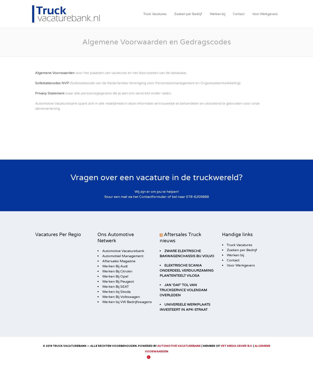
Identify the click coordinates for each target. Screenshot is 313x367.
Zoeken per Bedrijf (188, 14)
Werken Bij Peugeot (118, 281)
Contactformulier (153, 197)
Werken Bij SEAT (115, 287)
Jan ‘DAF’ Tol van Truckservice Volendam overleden (183, 290)
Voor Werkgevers (265, 14)
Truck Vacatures (155, 14)
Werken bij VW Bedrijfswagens (127, 302)
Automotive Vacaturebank (123, 251)
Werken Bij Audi (115, 266)
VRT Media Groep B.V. (237, 345)
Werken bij (217, 14)
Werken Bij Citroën (117, 271)
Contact (239, 14)
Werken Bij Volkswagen (121, 297)
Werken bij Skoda (116, 292)
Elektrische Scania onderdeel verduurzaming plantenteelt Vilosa (187, 270)
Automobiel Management (123, 256)
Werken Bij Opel (115, 276)
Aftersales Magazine (118, 261)
